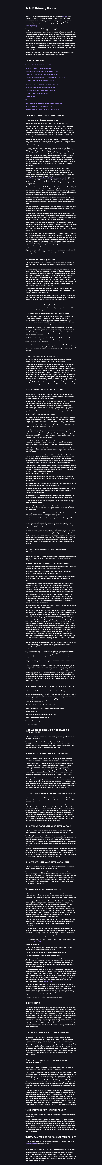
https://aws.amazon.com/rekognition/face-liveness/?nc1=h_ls (47, 178)
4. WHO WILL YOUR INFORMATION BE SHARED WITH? (42, 74)
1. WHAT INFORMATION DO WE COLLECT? (38, 65)
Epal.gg (64, 16)
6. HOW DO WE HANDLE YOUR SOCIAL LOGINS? (40, 81)
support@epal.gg (31, 26)
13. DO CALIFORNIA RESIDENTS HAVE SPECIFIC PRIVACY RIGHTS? (45, 103)
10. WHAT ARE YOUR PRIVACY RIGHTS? (37, 94)
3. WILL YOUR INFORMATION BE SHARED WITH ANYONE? (42, 71)
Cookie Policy (48, 981)
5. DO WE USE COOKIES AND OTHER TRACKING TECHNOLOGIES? (45, 78)
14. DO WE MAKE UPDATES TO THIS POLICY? (39, 106)
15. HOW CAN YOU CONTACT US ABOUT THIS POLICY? (42, 109)
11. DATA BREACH (31, 97)
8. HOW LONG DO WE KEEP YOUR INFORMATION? (40, 87)
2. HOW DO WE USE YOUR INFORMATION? (38, 68)
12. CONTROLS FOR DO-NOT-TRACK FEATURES (40, 100)
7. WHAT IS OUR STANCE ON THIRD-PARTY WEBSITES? (42, 84)
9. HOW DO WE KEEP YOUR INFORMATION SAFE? (40, 90)
